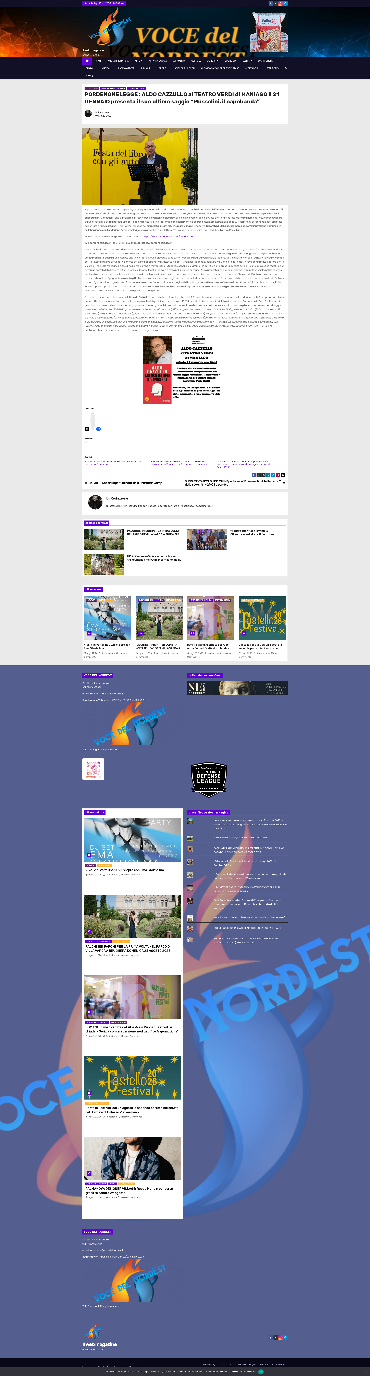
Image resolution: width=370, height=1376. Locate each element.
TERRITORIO (273, 68)
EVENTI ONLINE (265, 60)
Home (98, 60)
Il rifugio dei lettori (136, 89)
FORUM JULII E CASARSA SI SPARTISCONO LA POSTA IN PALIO (247, 928)
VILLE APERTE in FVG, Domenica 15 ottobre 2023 (240, 837)
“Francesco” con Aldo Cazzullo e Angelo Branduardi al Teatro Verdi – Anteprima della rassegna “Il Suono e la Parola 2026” (244, 464)
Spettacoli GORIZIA (222, 600)
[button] (286, 68)
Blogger (253, 1364)
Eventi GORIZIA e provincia (201, 600)
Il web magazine (93, 50)
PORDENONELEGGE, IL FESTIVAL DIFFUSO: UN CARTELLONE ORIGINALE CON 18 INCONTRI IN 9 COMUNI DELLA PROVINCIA (179, 463)
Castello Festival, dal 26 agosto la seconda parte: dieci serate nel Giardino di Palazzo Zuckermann (260, 648)
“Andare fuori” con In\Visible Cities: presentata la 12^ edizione (252, 532)
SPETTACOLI (252, 68)
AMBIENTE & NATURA (118, 60)
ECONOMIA (230, 60)
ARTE (138, 60)
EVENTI (246, 60)
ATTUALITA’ (179, 60)
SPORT (163, 68)
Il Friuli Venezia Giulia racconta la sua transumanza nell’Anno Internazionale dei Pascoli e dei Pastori (154, 560)
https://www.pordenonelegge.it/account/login (169, 236)
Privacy (89, 75)
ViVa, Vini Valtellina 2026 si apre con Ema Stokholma (124, 870)
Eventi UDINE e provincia (96, 1184)
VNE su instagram (211, 1364)
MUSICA (106, 68)
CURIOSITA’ (213, 60)
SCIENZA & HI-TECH (185, 68)
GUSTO (90, 68)
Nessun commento (131, 874)
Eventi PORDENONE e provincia (113, 89)
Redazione (103, 112)
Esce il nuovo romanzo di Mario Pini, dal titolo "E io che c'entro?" (249, 917)
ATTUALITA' (91, 600)
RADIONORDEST (126, 68)
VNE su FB (242, 1364)
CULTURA (196, 60)
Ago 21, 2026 (94, 653)
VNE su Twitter (228, 1364)
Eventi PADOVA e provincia (252, 600)
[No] (366, 1371)
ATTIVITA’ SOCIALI (158, 60)
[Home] (87, 61)
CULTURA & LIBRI (92, 89)
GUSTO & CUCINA (105, 600)
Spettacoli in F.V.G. (173, 600)
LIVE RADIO (264, 1364)
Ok (261, 1371)
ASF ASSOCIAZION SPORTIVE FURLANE (220, 68)
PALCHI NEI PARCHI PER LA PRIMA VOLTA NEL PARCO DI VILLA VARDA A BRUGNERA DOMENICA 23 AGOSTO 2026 (153, 534)
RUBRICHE (146, 68)
